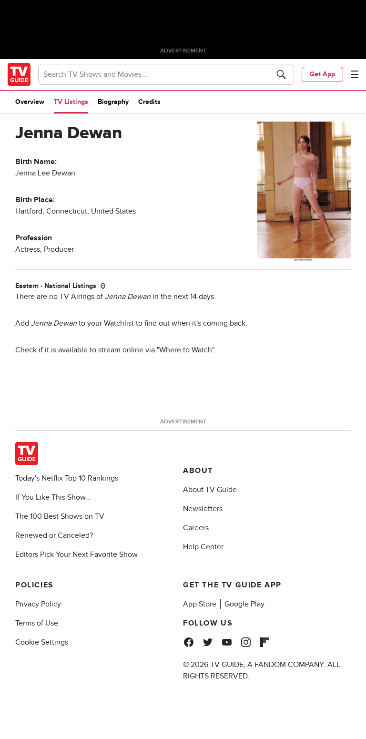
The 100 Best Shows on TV (59, 516)
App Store (199, 604)
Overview (29, 102)
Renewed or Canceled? (54, 535)
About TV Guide (210, 489)
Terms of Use (36, 623)
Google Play (244, 604)
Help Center (203, 547)
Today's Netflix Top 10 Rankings (66, 478)
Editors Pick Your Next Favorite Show (76, 554)
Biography (113, 102)
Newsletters (203, 508)
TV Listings (71, 102)
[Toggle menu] (354, 74)
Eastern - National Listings (55, 286)
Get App (322, 74)
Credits (149, 102)
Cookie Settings (41, 642)
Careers (196, 528)
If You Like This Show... (53, 497)
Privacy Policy (38, 604)
